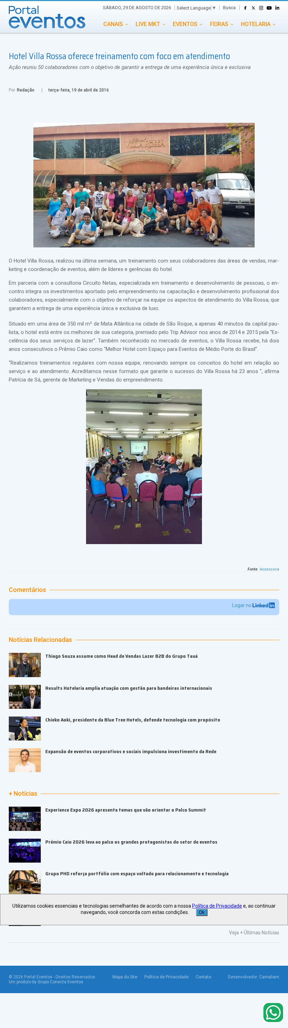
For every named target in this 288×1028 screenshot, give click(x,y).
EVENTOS (185, 24)
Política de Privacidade (166, 977)
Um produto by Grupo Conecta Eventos (46, 981)
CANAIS (113, 24)
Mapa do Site (124, 977)
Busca (229, 7)
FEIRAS (219, 24)
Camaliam (269, 977)
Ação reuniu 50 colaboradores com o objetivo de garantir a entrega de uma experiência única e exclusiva (130, 67)
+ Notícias (23, 793)
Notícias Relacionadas (40, 639)
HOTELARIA (255, 24)
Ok (202, 912)
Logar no (242, 605)
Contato (203, 977)
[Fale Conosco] (273, 1013)
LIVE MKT (148, 24)
